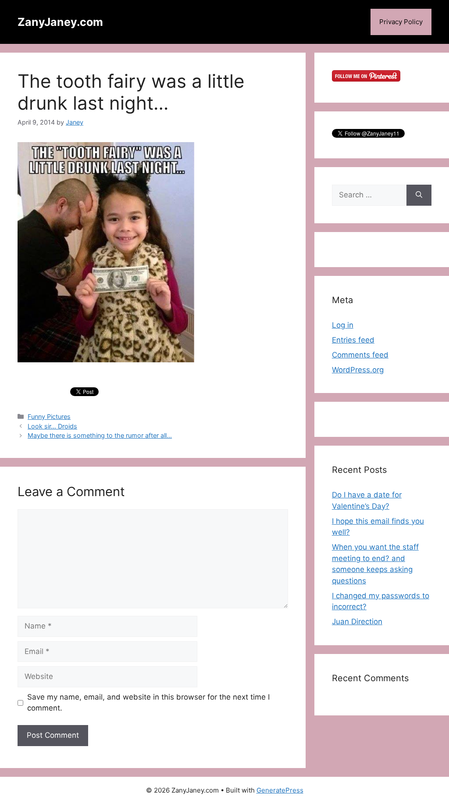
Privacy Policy (401, 22)
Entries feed (353, 340)
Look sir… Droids (52, 426)
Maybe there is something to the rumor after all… (100, 435)
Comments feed (360, 354)
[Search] (418, 195)
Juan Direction (357, 621)
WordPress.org (358, 369)
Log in (342, 325)
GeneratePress (280, 790)
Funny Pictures (49, 416)
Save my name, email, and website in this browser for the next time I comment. (148, 703)
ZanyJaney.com (60, 22)
